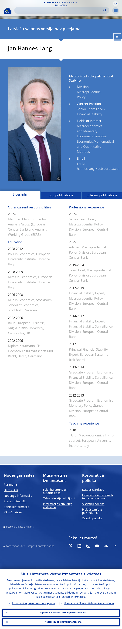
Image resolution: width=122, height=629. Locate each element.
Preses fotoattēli (15, 501)
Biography (20, 194)
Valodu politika (92, 518)
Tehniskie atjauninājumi (59, 498)
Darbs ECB (11, 490)
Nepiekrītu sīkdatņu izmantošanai (63, 622)
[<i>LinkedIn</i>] (79, 546)
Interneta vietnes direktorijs (20, 527)
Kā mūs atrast (13, 512)
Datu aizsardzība (93, 489)
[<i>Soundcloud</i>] (106, 546)
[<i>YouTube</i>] (97, 546)
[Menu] (115, 10)
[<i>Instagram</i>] (88, 546)
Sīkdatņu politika (93, 504)
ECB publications (61, 195)
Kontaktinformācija (16, 507)
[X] (70, 546)
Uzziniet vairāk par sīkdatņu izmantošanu (89, 603)
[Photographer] (58, 178)
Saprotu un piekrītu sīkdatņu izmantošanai (63, 613)
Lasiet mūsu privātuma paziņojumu (33, 603)
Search (105, 10)
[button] (115, 3)
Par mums (11, 484)
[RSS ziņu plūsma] (115, 546)
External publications (102, 195)
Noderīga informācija (18, 495)
